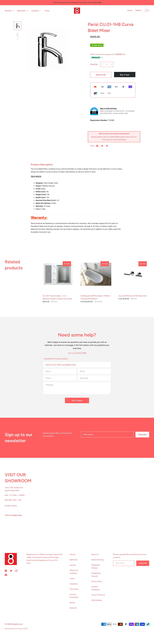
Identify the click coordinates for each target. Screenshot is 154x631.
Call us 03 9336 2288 (77, 353)
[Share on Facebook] (97, 146)
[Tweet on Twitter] (102, 146)
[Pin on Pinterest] (107, 146)
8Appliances (17, 624)
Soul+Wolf (24, 628)
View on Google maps (13, 515)
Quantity (94, 64)
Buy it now (124, 75)
